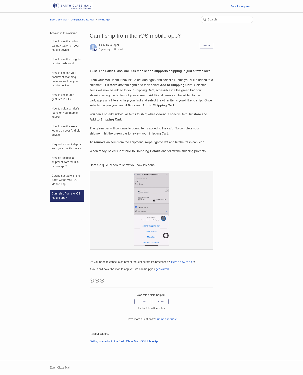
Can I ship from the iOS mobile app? (66, 195)
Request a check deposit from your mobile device (67, 146)
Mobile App (104, 19)
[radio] (142, 301)
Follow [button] (206, 45)
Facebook (92, 280)
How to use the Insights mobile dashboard (66, 61)
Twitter (97, 280)
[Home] (71, 7)
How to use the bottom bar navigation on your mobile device (65, 45)
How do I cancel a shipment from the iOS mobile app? (65, 162)
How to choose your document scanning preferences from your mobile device (65, 79)
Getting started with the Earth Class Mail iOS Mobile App (66, 180)
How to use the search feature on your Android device (66, 130)
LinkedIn (102, 280)
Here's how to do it (182, 261)
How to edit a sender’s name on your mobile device (65, 112)
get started (162, 269)
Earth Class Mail (58, 19)
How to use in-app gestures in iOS (63, 97)
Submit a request (240, 6)
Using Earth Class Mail (82, 19)
